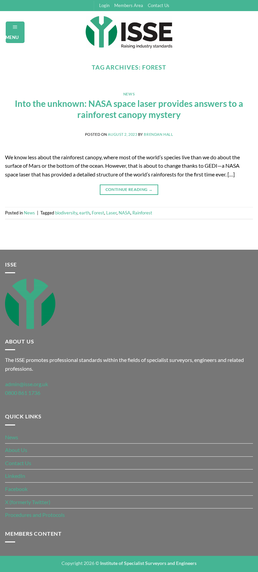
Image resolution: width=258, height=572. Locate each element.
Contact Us (158, 5)
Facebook (16, 489)
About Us (16, 450)
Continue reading (129, 189)
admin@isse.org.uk (26, 384)
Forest (98, 212)
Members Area (128, 5)
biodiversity (66, 212)
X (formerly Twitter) (27, 502)
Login (104, 5)
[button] (15, 32)
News (129, 94)
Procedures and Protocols (35, 515)
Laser (111, 212)
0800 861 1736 (22, 393)
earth (84, 212)
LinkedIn (15, 476)
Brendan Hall (158, 134)
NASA (124, 212)
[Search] (250, 32)
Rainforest (142, 212)
